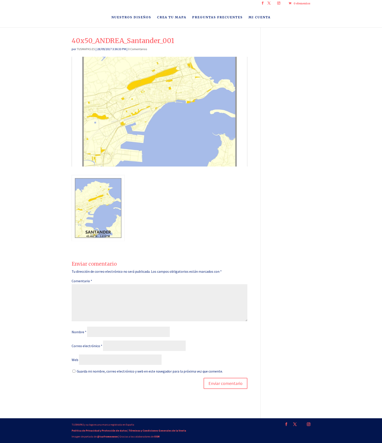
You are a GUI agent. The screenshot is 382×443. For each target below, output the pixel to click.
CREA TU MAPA (171, 17)
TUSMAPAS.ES (86, 49)
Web (75, 360)
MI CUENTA (259, 17)
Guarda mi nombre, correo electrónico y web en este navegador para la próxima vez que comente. (150, 371)
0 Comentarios (137, 49)
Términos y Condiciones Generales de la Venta (157, 430)
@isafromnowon (107, 436)
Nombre (79, 332)
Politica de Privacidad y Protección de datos (99, 430)
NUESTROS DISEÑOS (131, 17)
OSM (157, 436)
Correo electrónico (87, 346)
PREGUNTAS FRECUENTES (217, 17)
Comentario (82, 281)
